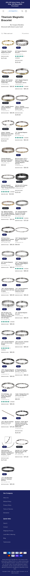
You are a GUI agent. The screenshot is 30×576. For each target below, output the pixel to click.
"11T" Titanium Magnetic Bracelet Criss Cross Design (7, 343)
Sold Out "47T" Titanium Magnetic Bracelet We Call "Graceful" (21, 452)
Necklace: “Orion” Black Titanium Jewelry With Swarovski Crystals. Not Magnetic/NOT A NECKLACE (21, 424)
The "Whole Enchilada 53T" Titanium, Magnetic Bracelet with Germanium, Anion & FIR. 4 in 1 (8, 213)
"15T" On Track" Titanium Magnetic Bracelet (21, 342)
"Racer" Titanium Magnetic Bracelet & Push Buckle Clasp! (22, 108)
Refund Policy (7, 501)
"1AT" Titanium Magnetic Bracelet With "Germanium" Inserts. (21, 81)
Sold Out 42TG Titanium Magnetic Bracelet (21, 186)
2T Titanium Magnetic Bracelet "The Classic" (21, 370)
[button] (3, 11)
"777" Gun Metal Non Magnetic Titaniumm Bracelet (6, 479)
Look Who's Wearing (9, 534)
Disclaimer (6, 512)
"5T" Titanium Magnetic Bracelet (21, 133)
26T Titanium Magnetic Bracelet (7, 263)
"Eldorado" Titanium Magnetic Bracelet (6, 52)
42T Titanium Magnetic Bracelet (21, 52)
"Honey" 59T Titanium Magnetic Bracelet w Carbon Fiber (7, 81)
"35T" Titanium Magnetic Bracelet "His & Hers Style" (21, 239)
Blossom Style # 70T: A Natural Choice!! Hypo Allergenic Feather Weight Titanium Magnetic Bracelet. (22, 161)
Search (5, 523)
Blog (4, 538)
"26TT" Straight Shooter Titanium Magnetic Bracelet (7, 108)
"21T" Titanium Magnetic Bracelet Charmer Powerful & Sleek (21, 290)
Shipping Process (8, 530)
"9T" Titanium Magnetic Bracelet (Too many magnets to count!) (21, 213)
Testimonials (6, 542)
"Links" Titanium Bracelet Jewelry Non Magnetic (22, 394)
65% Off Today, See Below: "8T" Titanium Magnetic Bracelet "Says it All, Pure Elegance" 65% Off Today (7, 315)
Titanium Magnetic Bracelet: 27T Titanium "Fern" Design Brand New (8, 186)
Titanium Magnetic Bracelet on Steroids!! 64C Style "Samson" (7, 160)
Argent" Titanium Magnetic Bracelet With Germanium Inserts (7, 134)
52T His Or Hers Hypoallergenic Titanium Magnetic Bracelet (7, 239)
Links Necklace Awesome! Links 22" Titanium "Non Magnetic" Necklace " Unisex (7, 452)
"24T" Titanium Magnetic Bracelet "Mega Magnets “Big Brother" (21, 263)
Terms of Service (8, 509)
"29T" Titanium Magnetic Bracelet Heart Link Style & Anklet (7, 290)
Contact (5, 527)
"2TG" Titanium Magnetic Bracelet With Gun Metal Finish (7, 371)
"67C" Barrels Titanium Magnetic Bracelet (7, 422)
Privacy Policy (7, 505)
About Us (6, 497)
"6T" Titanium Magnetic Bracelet (21, 313)
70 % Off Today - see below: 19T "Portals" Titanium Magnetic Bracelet (6, 396)
